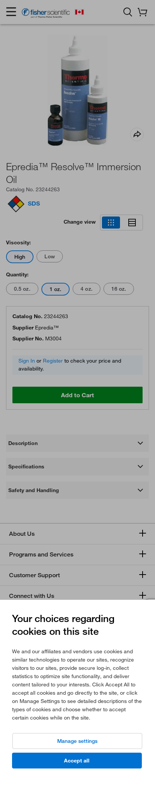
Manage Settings (77, 741)
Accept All (77, 760)
